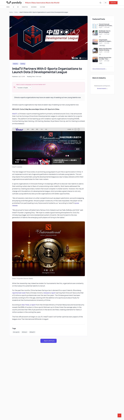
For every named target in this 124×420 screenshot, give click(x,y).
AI (13, 7)
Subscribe (113, 2)
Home (11, 12)
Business (34, 7)
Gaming (22, 63)
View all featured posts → (99, 69)
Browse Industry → (102, 88)
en (105, 2)
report (53, 293)
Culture (42, 7)
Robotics (25, 7)
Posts (16, 12)
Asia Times (25, 305)
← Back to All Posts (48, 341)
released (46, 293)
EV (18, 7)
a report (33, 305)
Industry (15, 63)
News (8, 7)
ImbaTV (14, 114)
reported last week (19, 293)
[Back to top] (119, 415)
